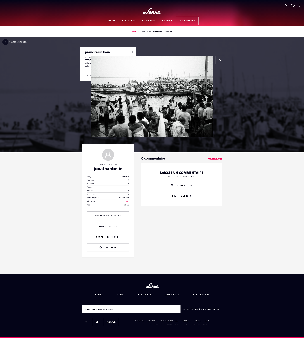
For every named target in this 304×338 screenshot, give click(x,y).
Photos (135, 31)
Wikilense (129, 21)
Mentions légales (169, 321)
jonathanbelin (108, 168)
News (112, 21)
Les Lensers (187, 21)
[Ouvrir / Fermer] (132, 52)
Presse (198, 321)
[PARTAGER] (220, 60)
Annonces (149, 21)
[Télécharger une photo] (292, 5)
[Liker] (208, 61)
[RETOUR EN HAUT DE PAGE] (218, 322)
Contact (152, 321)
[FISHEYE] (111, 322)
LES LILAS (125, 201)
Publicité (186, 321)
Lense (99, 295)
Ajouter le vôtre (215, 159)
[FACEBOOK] (86, 322)
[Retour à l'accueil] (152, 11)
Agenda (167, 21)
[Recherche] (286, 5)
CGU (207, 321)
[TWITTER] (97, 322)
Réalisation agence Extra (196, 324)
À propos (139, 321)
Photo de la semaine (152, 31)
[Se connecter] (299, 5)
